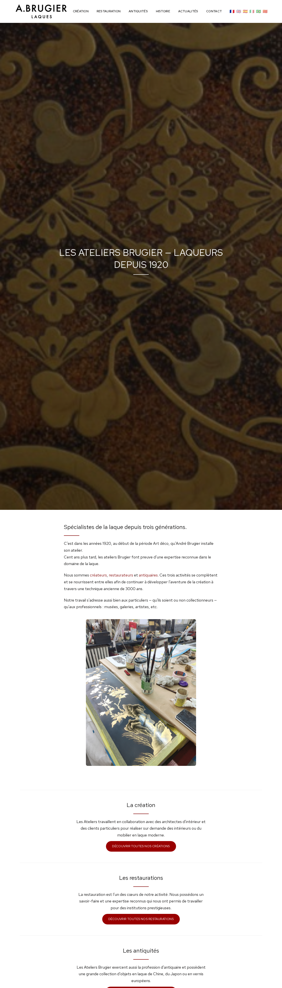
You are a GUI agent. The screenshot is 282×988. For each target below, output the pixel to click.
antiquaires (148, 575)
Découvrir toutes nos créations (141, 846)
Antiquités (138, 11)
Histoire (163, 11)
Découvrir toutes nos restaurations (141, 919)
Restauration (109, 11)
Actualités (188, 11)
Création (81, 11)
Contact (214, 11)
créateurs (98, 575)
